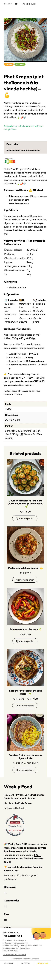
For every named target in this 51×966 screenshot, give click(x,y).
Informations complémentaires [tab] (23, 150)
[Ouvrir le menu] (16, 4)
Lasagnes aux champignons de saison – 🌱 (25, 692)
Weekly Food (15, 826)
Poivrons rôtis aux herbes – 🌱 (25, 629)
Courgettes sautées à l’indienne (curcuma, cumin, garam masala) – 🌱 (25, 503)
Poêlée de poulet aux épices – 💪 (25, 568)
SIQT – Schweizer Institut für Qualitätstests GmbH (23, 858)
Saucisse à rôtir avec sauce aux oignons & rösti (25, 757)
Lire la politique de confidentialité (14, 954)
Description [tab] (12, 144)
